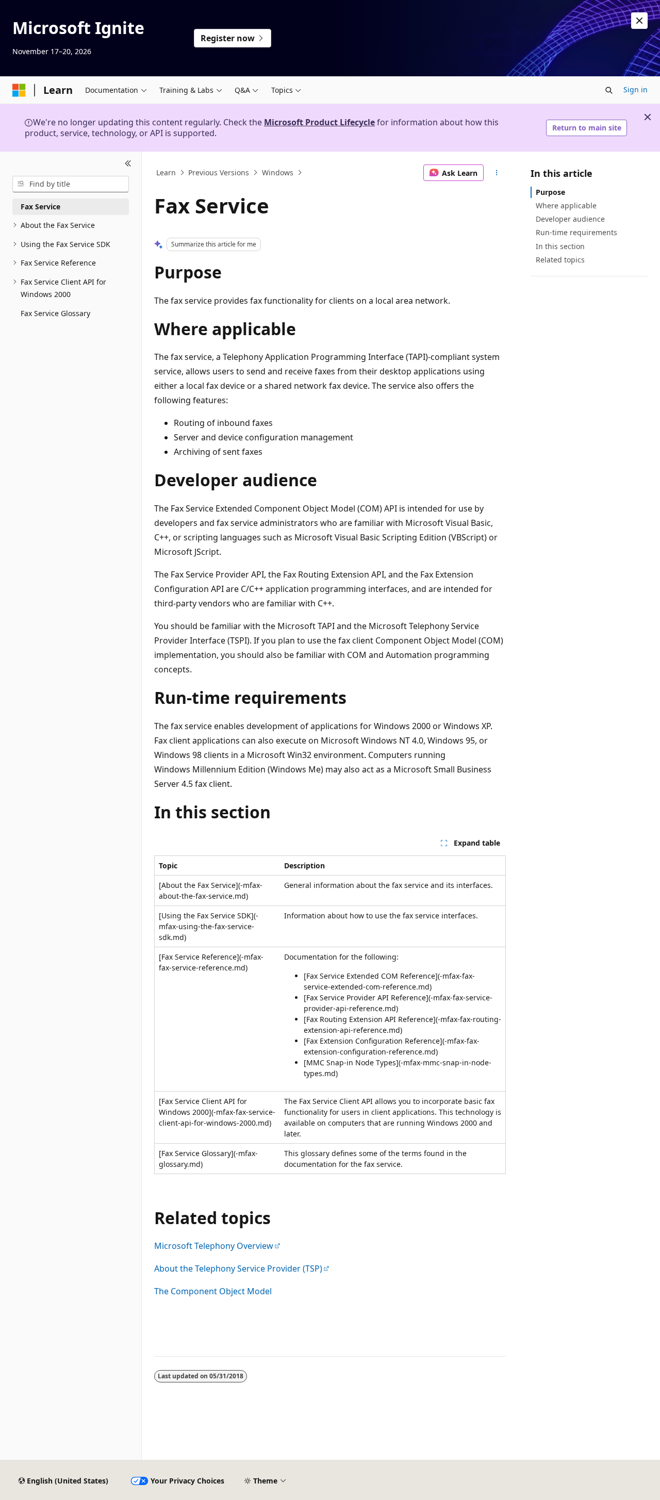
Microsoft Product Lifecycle (319, 122)
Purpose (550, 192)
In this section (560, 246)
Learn (166, 172)
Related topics (560, 260)
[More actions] (497, 172)
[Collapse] (128, 164)
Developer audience (570, 219)
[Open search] (609, 90)
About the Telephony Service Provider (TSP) (238, 1268)
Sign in (635, 89)
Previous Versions (218, 172)
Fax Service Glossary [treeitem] (55, 313)
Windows (277, 172)
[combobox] (70, 184)
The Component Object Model (213, 1291)
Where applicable (566, 205)
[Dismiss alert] (639, 20)
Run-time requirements (576, 232)
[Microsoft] (19, 90)
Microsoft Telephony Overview (213, 1245)
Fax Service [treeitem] (40, 206)
